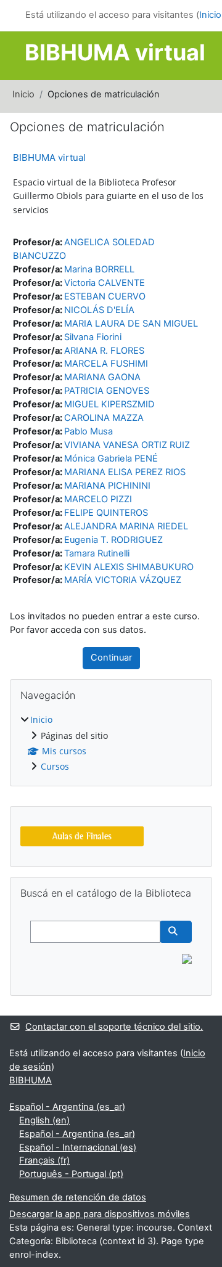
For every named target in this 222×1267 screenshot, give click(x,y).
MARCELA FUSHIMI (106, 363)
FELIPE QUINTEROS (106, 512)
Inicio (23, 94)
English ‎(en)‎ (44, 1120)
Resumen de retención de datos (77, 1197)
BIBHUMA (30, 1080)
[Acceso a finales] (82, 835)
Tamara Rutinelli (97, 553)
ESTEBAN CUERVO (105, 296)
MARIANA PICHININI (107, 485)
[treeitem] (111, 743)
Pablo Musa (88, 431)
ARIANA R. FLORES (104, 350)
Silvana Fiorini (92, 337)
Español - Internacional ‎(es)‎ (77, 1147)
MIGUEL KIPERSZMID (109, 404)
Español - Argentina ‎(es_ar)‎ (67, 1106)
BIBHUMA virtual (49, 157)
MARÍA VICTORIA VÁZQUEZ (122, 579)
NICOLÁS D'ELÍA (99, 310)
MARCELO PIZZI (98, 499)
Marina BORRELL (99, 269)
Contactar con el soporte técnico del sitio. (114, 1026)
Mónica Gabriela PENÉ (111, 458)
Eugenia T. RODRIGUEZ (113, 539)
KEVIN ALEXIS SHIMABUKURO (129, 566)
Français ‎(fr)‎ (44, 1160)
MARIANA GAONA (102, 377)
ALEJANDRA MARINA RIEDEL (126, 526)
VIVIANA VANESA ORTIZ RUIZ (127, 444)
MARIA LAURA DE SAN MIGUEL (131, 323)
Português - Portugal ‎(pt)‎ (71, 1173)
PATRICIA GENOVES (106, 390)
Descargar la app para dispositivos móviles (99, 1214)
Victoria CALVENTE (104, 282)
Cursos (55, 766)
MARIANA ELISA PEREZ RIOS (125, 472)
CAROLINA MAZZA (104, 417)
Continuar (111, 657)
